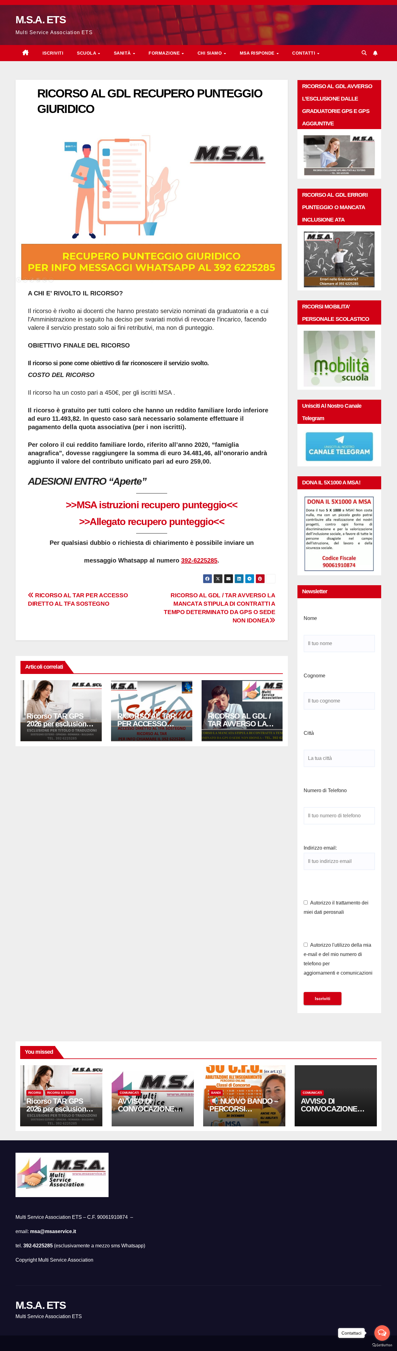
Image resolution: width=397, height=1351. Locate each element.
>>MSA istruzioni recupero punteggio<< (152, 504)
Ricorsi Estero (60, 1092)
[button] (364, 53)
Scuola (87, 53)
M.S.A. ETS (41, 19)
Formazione (165, 53)
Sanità (123, 53)
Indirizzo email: (320, 848)
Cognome (314, 675)
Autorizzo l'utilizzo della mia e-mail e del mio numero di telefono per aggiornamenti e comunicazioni (338, 959)
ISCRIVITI (53, 53)
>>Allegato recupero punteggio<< (151, 521)
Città (309, 733)
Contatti (304, 53)
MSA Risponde (258, 53)
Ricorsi (34, 1092)
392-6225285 (199, 560)
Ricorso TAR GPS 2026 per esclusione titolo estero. (58, 724)
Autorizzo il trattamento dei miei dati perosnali (336, 907)
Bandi (216, 1092)
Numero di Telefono (325, 790)
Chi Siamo (210, 53)
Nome (310, 618)
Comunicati (129, 1092)
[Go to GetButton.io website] (382, 1345)
